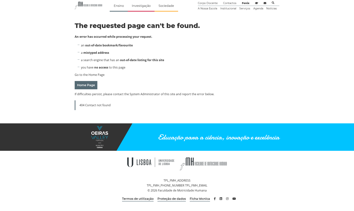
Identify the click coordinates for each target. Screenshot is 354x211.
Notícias (271, 8)
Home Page (86, 85)
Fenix (245, 3)
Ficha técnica (200, 199)
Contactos (229, 3)
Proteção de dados (171, 199)
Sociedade (166, 6)
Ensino (119, 6)
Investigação (141, 6)
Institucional (228, 8)
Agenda (258, 8)
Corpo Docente (208, 3)
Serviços (244, 8)
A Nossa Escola (207, 8)
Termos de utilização (138, 199)
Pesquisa (273, 2)
